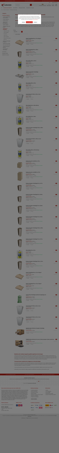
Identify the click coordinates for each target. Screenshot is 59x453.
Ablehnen (23, 22)
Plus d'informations (35, 19)
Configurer (35, 22)
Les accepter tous (29, 22)
